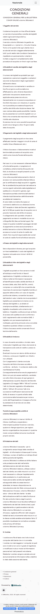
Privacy (5, 574)
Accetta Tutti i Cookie (9, 608)
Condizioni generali (9, 572)
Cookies (6, 579)
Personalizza (19, 611)
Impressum (7, 576)
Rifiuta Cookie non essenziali (26, 608)
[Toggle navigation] (35, 3)
